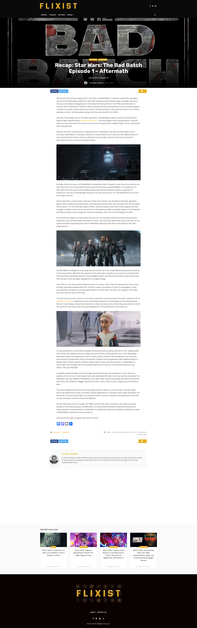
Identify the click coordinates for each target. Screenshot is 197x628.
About (93, 612)
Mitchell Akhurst (97, 83)
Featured (143, 547)
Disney (109, 432)
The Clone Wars (142, 434)
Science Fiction (124, 432)
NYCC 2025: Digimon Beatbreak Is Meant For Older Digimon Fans (83, 552)
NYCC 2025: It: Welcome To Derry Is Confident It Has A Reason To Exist (53, 552)
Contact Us (102, 612)
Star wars (133, 432)
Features (61, 15)
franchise (115, 432)
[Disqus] (98, 498)
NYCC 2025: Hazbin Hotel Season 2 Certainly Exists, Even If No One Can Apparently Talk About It (113, 554)
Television (103, 59)
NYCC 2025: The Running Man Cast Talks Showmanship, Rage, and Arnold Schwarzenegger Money (143, 555)
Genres (70, 15)
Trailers (52, 15)
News (53, 547)
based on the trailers (88, 121)
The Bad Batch (142, 432)
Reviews (44, 15)
